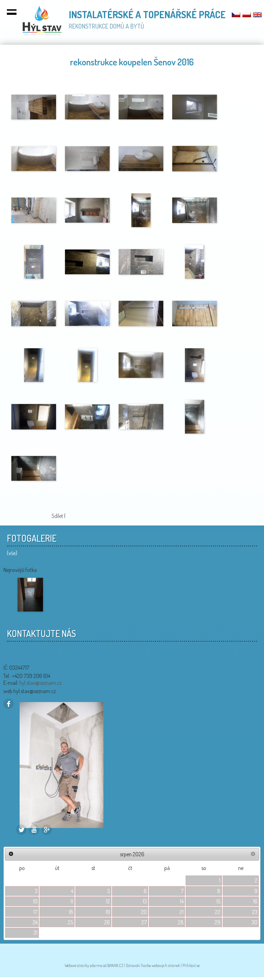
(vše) (12, 553)
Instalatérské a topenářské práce (147, 14)
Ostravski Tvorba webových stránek (153, 965)
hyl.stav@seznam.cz (40, 682)
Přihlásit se (191, 965)
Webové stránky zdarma (83, 965)
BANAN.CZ (115, 965)
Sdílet (57, 515)
